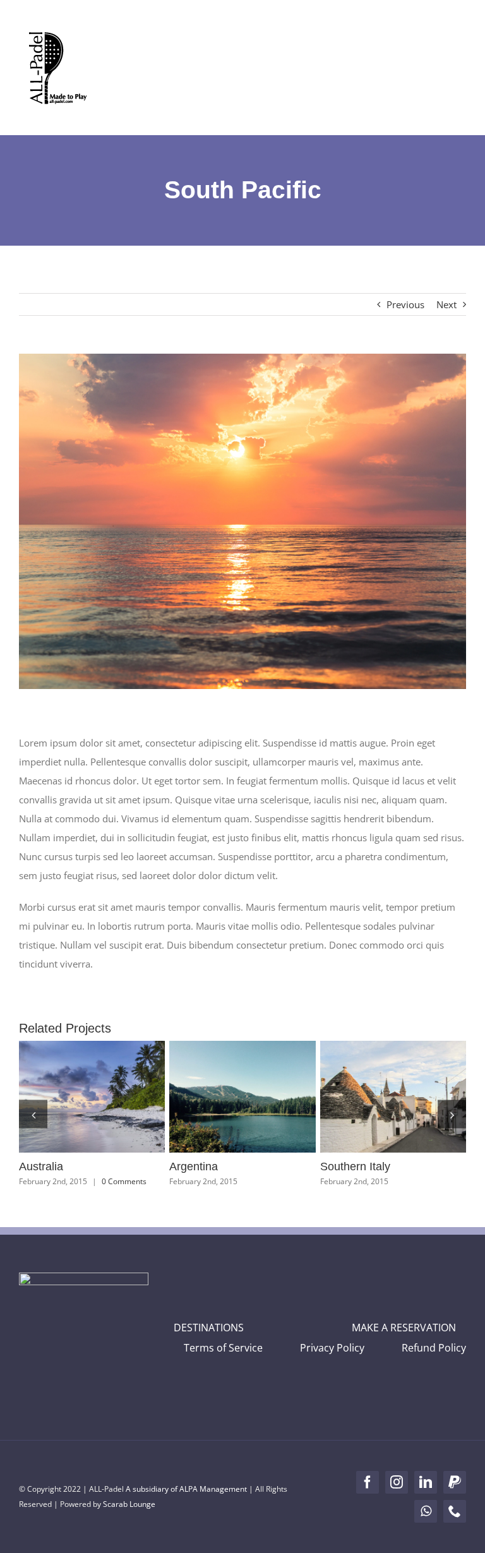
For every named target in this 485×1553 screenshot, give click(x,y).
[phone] (454, 1511)
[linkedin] (425, 1482)
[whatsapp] (425, 1511)
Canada (70, 1097)
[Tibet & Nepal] (394, 1097)
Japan (220, 1097)
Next (446, 304)
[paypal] (454, 1482)
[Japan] (243, 1097)
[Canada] (93, 1097)
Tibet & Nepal (371, 1097)
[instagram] (396, 1482)
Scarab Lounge (129, 1504)
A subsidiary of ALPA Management (186, 1489)
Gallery (116, 1097)
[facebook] (367, 1482)
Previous (405, 304)
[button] (33, 1114)
